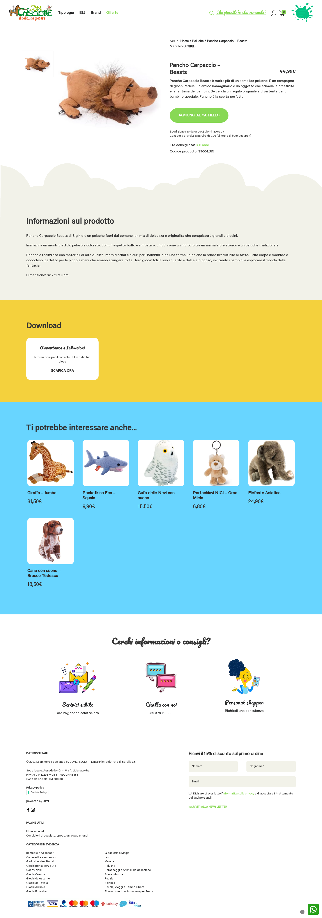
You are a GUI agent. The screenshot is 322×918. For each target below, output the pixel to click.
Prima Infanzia (114, 874)
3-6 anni (202, 145)
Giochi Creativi (36, 874)
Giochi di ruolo (35, 887)
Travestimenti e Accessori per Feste (129, 891)
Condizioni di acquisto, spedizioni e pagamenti (57, 835)
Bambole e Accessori (40, 853)
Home (184, 41)
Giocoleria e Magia (117, 853)
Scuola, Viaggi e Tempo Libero (125, 887)
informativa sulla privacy (238, 793)
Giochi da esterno (38, 878)
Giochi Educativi (36, 891)
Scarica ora (62, 371)
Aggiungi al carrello (199, 115)
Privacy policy (35, 787)
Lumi (46, 801)
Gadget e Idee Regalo (40, 861)
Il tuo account (35, 831)
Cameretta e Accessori (41, 857)
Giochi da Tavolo (37, 883)
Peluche (198, 41)
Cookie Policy (39, 792)
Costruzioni (34, 870)
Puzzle (109, 878)
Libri (107, 857)
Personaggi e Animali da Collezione (128, 870)
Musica (109, 861)
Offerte (112, 13)
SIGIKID (190, 46)
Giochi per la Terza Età (41, 866)
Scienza (110, 883)
